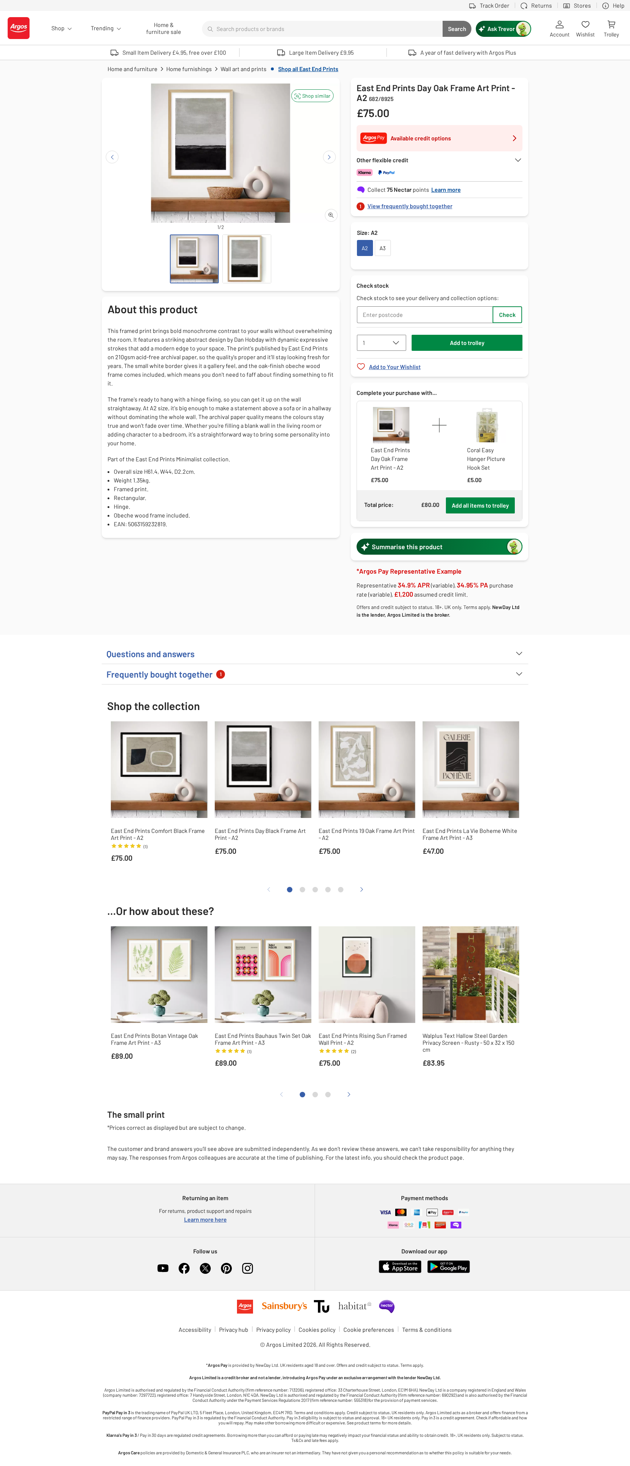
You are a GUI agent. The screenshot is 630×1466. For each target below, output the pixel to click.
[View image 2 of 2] (247, 259)
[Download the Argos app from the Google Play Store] (448, 1271)
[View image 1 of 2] (194, 259)
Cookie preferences (368, 1329)
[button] (312, 95)
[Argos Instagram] (247, 1268)
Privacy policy (273, 1329)
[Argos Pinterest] (226, 1268)
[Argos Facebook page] (184, 1268)
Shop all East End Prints (308, 68)
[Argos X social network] (205, 1268)
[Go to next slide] (329, 157)
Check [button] (507, 314)
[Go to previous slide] (112, 157)
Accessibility (195, 1329)
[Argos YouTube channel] (163, 1268)
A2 (365, 248)
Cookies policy (317, 1329)
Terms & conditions (427, 1329)
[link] (440, 204)
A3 (383, 248)
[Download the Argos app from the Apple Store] (400, 1271)
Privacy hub (233, 1329)
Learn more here (205, 1219)
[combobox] (322, 29)
